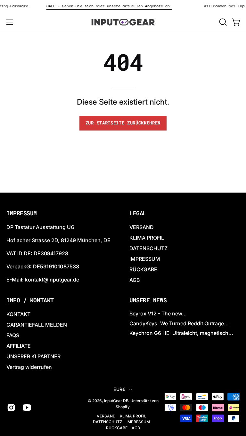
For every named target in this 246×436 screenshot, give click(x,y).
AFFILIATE (18, 346)
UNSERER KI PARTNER (33, 356)
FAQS (12, 335)
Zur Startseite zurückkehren (123, 123)
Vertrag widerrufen (29, 367)
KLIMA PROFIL (146, 237)
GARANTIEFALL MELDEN (36, 324)
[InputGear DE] (123, 22)
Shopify (122, 406)
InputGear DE (116, 400)
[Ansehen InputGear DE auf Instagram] (10, 407)
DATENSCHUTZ (148, 248)
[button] (222, 22)
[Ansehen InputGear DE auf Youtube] (25, 407)
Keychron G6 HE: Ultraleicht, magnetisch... (181, 333)
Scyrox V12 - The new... (158, 313)
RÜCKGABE (143, 269)
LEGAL (137, 213)
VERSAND (141, 227)
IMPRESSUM (144, 259)
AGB (134, 280)
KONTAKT (18, 314)
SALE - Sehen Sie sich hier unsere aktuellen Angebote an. (111, 6)
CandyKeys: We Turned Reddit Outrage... (179, 323)
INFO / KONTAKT (30, 300)
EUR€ (119, 389)
